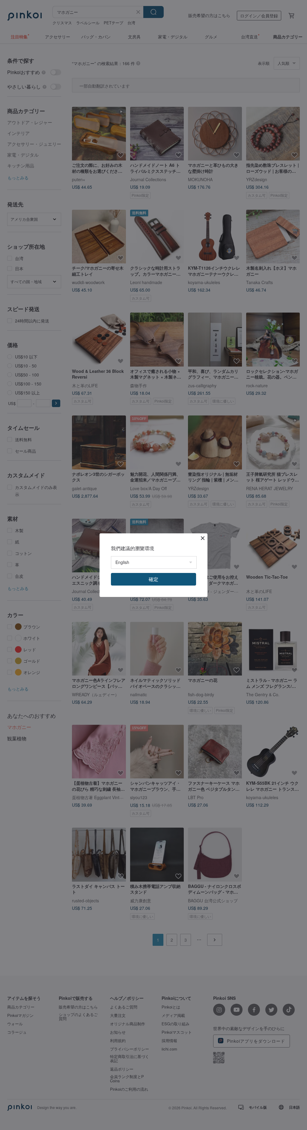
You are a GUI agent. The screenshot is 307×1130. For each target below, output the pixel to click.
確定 (153, 579)
